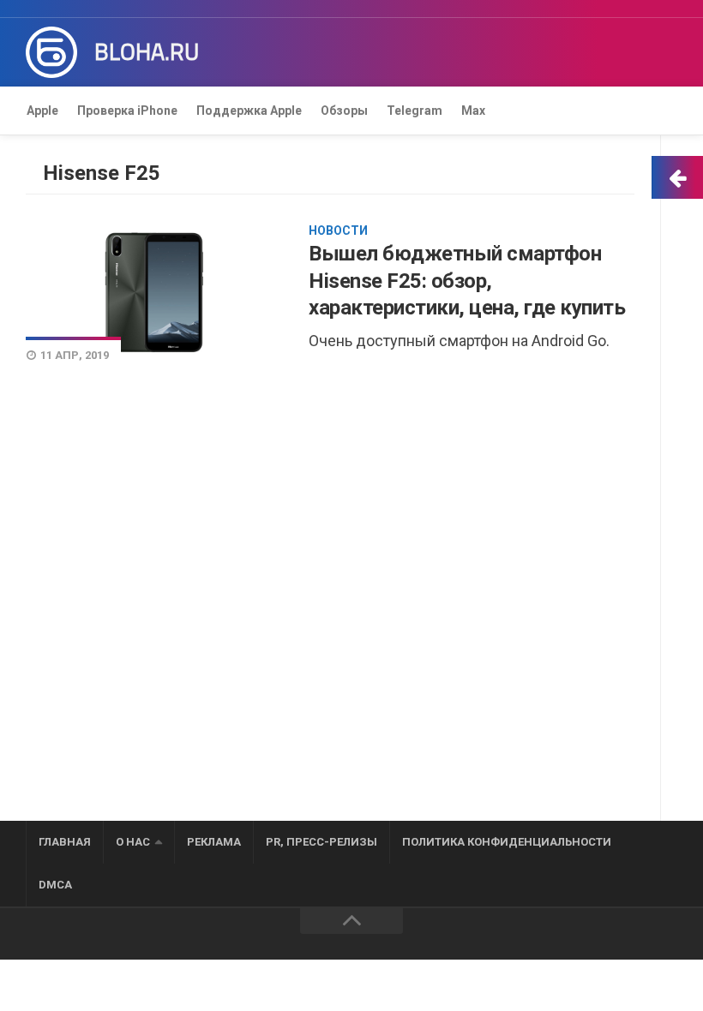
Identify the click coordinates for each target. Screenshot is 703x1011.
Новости (338, 230)
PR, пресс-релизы (321, 841)
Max (473, 110)
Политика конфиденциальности (506, 841)
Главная (65, 841)
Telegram (414, 110)
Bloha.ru (146, 52)
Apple (42, 110)
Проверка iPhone (127, 110)
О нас (133, 841)
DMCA (55, 884)
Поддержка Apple (249, 110)
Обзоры (344, 110)
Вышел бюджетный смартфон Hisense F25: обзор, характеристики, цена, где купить (467, 280)
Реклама (214, 841)
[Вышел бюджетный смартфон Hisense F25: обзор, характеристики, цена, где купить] (154, 292)
